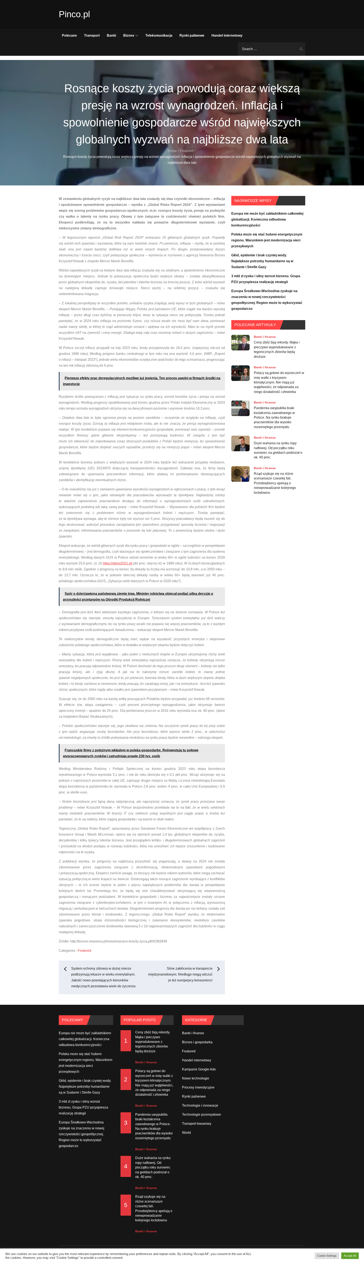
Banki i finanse (265, 336)
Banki (111, 35)
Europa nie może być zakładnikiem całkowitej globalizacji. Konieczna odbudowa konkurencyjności (267, 219)
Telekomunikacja (158, 35)
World (186, 1132)
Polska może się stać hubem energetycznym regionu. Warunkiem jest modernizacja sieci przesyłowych (266, 240)
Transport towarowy (196, 1123)
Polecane (69, 35)
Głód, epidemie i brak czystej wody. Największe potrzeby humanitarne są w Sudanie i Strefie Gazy (262, 261)
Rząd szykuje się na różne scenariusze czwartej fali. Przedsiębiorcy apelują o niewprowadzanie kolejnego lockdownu (275, 483)
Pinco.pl (74, 14)
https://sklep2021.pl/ (117, 563)
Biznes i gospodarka (197, 1042)
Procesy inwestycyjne (198, 1087)
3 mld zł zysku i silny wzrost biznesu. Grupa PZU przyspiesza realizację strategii (83, 1107)
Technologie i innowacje (200, 1105)
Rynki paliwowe (191, 35)
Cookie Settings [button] (327, 1255)
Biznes (128, 35)
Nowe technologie (195, 1078)
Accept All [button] (350, 1255)
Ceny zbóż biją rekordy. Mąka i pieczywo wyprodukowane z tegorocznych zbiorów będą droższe (277, 349)
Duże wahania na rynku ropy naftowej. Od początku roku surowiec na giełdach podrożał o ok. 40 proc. (278, 450)
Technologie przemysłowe (201, 1114)
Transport (92, 35)
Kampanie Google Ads (199, 1069)
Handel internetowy (226, 35)
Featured (84, 950)
